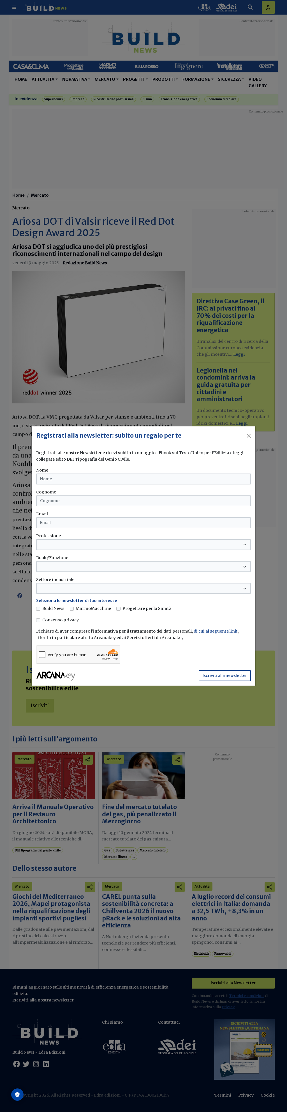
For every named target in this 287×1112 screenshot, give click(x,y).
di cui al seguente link (216, 631)
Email (42, 513)
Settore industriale (55, 579)
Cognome (46, 492)
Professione (48, 535)
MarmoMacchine (93, 608)
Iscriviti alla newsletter (225, 675)
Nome (42, 470)
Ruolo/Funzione (52, 557)
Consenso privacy (60, 619)
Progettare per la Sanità (147, 608)
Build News (53, 608)
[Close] (249, 435)
